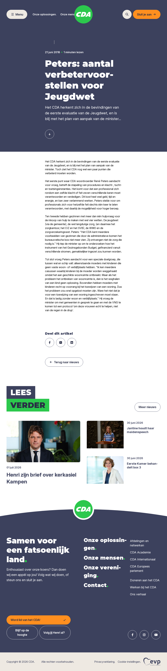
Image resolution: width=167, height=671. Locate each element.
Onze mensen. (69, 14)
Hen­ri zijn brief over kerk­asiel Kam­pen (41, 478)
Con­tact (96, 585)
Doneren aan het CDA (144, 580)
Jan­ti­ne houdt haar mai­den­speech (140, 430)
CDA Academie (140, 552)
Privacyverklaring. (104, 661)
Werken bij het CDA (143, 587)
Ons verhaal (138, 594)
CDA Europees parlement (140, 568)
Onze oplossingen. (44, 14)
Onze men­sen (104, 558)
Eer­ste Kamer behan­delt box (142, 465)
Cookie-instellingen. (129, 661)
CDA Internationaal (142, 559)
